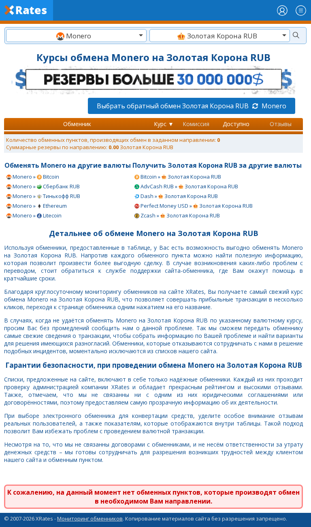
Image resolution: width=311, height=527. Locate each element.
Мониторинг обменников (90, 518)
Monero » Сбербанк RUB (45, 186)
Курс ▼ (164, 124)
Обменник (77, 124)
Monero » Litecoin (36, 215)
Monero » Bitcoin (35, 176)
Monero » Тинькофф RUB (45, 196)
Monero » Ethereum (39, 205)
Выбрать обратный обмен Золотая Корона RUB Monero (191, 105)
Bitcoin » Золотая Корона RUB (180, 176)
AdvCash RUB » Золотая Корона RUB (188, 186)
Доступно (236, 124)
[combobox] (76, 35)
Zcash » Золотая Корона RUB (179, 215)
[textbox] (76, 36)
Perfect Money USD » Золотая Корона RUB (196, 205)
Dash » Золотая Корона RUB (178, 196)
